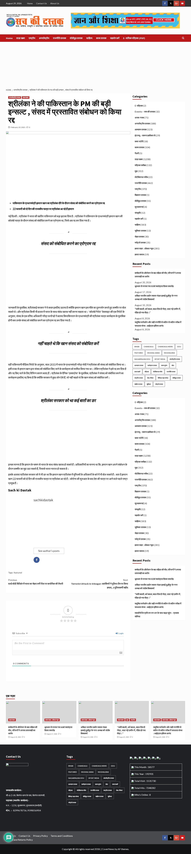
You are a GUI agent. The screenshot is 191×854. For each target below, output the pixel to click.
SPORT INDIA (160, 359)
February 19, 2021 (18, 127)
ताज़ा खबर (20, 38)
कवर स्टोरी (139, 141)
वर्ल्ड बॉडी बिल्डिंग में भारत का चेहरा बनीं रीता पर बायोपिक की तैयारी (35, 581)
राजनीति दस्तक (59, 38)
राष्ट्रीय (32, 38)
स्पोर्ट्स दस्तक (140, 242)
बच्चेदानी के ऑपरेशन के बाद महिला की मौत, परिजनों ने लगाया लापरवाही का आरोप (158, 275)
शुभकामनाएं (139, 206)
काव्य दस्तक (101, 38)
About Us (54, 3)
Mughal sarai (153, 353)
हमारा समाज (139, 254)
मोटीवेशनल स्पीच (141, 177)
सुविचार (149, 384)
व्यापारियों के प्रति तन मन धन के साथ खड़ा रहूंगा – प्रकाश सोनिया (157, 614)
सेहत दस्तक (139, 236)
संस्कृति (138, 212)
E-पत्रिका (139, 105)
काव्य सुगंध (164, 365)
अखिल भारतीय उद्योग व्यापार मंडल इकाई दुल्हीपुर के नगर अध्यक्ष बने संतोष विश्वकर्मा (156, 297)
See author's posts (49, 550)
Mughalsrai (169, 353)
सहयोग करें (114, 38)
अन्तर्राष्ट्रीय (44, 38)
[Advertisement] (95, 64)
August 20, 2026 (15, 737)
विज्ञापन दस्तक (140, 195)
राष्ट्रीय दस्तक (138, 378)
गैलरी (137, 153)
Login (121, 633)
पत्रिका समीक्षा (140, 165)
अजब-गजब (139, 117)
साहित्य (89, 38)
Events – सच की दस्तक (145, 111)
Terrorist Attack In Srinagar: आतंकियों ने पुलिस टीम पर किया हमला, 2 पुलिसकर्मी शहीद (99, 583)
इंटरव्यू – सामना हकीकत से (145, 135)
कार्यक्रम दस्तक (152, 365)
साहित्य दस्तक (138, 384)
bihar (136, 347)
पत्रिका (147, 372)
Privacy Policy (40, 835)
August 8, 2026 (124, 737)
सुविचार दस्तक (140, 230)
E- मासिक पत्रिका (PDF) (134, 38)
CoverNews (108, 849)
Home (30, 3)
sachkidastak (43, 500)
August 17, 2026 (52, 734)
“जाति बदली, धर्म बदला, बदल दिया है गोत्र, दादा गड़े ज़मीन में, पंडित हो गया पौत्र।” (158, 311)
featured (18, 572)
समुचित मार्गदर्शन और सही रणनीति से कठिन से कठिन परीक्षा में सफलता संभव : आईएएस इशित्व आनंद (158, 324)
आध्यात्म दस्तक (141, 129)
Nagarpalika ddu (142, 359)
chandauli (149, 347)
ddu (179, 347)
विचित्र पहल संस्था (163, 378)
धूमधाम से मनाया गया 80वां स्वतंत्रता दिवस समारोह (154, 286)
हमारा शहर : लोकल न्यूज (144, 248)
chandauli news (165, 347)
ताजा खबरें (137, 372)
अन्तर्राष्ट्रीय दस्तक (14, 97)
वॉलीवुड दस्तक (76, 38)
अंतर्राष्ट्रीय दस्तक (175, 359)
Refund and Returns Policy (19, 839)
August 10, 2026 (88, 737)
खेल (173, 365)
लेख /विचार (150, 378)
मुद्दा (136, 171)
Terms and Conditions (62, 835)
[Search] (183, 38)
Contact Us (41, 3)
